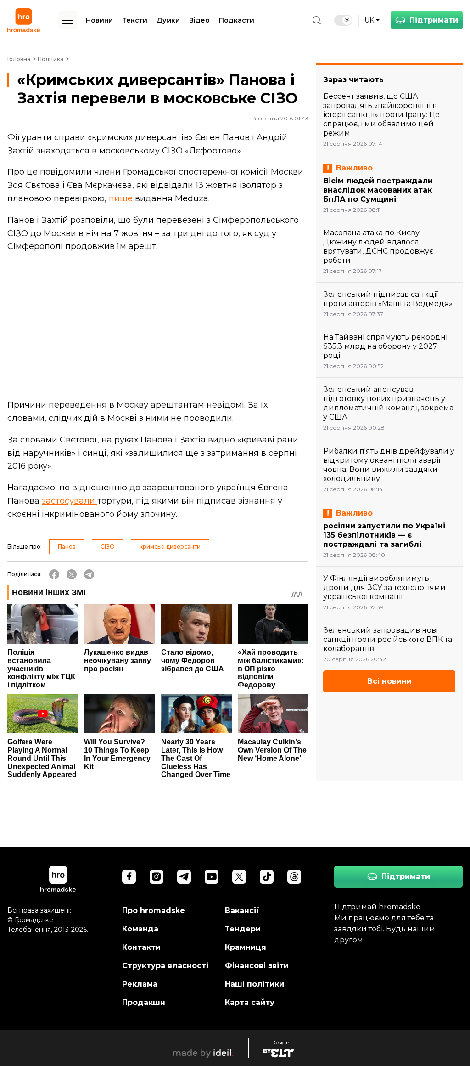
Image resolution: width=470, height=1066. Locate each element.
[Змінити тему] (343, 20)
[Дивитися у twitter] (239, 877)
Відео (199, 20)
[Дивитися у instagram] (156, 877)
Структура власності (165, 965)
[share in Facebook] (54, 574)
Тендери (243, 928)
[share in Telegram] (89, 574)
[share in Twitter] (72, 574)
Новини (99, 20)
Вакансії (242, 910)
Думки (168, 20)
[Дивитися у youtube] (211, 877)
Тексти (134, 20)
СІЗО (108, 546)
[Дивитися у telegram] (184, 877)
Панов (67, 546)
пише (122, 198)
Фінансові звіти (257, 965)
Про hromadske (153, 910)
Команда (140, 928)
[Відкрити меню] (67, 20)
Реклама (139, 984)
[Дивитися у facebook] (129, 877)
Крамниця (245, 947)
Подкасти (236, 20)
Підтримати (433, 20)
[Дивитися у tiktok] (267, 877)
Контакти (141, 947)
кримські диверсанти (170, 546)
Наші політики (254, 984)
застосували (69, 501)
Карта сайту (249, 1002)
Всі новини (389, 681)
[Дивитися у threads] (294, 877)
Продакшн (143, 1002)
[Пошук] (317, 20)
